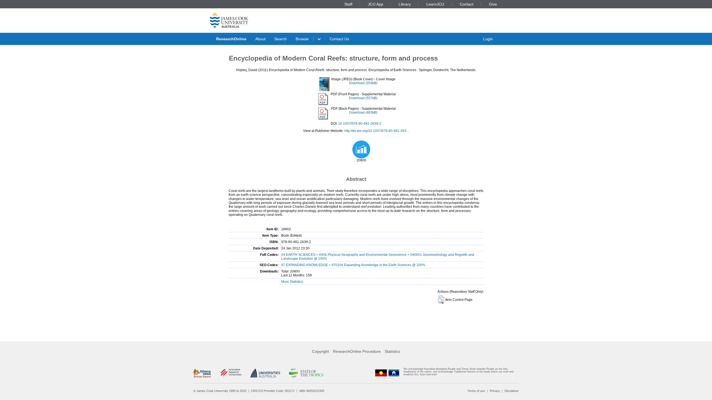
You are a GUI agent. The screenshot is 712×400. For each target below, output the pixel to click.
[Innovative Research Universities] (230, 373)
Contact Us (339, 39)
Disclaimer (512, 390)
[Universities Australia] (265, 373)
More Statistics (292, 282)
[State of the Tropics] (306, 373)
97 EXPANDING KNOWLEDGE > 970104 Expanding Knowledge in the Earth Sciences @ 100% (353, 265)
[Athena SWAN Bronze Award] (202, 373)
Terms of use (476, 390)
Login (488, 39)
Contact (466, 4)
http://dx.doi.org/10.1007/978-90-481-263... (376, 131)
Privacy (495, 390)
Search (280, 39)
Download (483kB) (363, 112)
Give (493, 4)
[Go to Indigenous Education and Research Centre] (381, 373)
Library (405, 4)
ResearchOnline (231, 39)
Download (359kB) (363, 83)
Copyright (320, 351)
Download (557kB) (363, 98)
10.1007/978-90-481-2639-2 (359, 124)
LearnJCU (435, 4)
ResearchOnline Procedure (357, 351)
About (260, 39)
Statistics (392, 351)
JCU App (375, 4)
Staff (348, 4)
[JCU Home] (229, 19)
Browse (302, 39)
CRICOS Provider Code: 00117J (273, 390)
